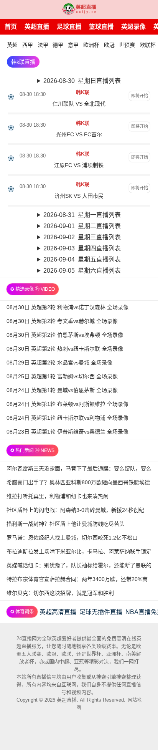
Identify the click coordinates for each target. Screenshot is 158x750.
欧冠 (109, 45)
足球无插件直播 (100, 612)
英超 (12, 45)
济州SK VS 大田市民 (79, 196)
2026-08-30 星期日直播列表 (82, 81)
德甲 (58, 45)
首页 (11, 26)
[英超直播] (79, 9)
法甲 (43, 45)
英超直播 (37, 26)
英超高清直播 (58, 612)
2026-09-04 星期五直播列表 (82, 259)
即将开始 (139, 95)
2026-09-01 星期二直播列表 (82, 226)
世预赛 (127, 45)
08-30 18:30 (33, 94)
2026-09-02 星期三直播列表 (82, 237)
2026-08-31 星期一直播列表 (82, 215)
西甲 (27, 45)
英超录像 (133, 26)
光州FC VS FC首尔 (79, 134)
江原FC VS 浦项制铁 (79, 165)
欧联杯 (148, 45)
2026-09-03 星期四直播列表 (82, 248)
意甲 (73, 45)
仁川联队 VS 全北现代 (79, 104)
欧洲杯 (91, 45)
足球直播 (69, 26)
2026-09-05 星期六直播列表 (82, 270)
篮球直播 (101, 26)
